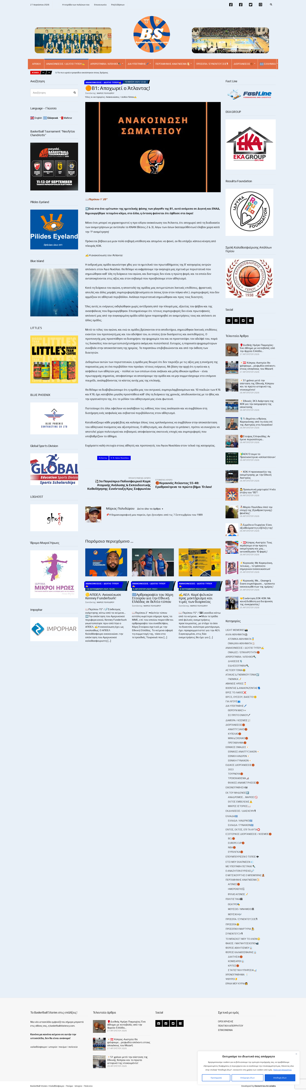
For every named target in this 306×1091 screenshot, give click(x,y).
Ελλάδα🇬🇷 (232, 816)
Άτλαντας (103, 458)
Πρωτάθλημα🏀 (237, 742)
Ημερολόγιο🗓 (236, 889)
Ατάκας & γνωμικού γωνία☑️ (242, 674)
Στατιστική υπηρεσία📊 (242, 970)
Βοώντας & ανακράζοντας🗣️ (243, 688)
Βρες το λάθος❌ (236, 692)
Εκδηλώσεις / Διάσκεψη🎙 (241, 811)
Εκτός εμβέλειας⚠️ (240, 801)
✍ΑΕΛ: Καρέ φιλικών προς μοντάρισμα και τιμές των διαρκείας (195, 598)
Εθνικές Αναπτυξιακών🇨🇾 (244, 751)
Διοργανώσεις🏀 (243, 63)
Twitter (250, 5)
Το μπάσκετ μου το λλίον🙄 (243, 939)
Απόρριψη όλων (247, 1078)
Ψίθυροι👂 (232, 979)
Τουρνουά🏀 (235, 773)
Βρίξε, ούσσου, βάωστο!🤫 (241, 697)
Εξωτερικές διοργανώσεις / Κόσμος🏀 (249, 834)
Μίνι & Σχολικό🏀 (238, 738)
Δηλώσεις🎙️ (235, 661)
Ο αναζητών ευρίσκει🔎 (240, 870)
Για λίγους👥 (233, 701)
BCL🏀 (231, 838)
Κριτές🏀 (233, 965)
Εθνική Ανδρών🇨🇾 (239, 756)
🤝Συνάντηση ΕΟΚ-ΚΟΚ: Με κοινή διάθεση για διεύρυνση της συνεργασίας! (256, 601)
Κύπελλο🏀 (234, 733)
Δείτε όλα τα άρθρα (149, 508)
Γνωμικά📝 (234, 679)
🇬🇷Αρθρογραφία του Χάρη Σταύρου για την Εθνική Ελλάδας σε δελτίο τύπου (152, 598)
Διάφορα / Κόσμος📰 (238, 720)
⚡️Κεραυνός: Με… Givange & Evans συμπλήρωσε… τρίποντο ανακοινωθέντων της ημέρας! (257, 583)
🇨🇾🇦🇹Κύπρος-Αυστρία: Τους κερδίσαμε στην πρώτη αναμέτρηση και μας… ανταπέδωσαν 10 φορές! (256, 547)
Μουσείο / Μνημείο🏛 (241, 909)
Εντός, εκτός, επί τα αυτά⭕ (243, 829)
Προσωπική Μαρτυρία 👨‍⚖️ (240, 928)
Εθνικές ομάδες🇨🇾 (237, 747)
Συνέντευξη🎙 (234, 933)
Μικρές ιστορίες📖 (239, 806)
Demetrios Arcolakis (265, 1086)
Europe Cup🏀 (236, 843)
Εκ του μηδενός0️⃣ (237, 792)
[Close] (296, 1054)
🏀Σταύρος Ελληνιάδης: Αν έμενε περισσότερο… (255, 438)
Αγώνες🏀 (234, 884)
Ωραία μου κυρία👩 (237, 983)
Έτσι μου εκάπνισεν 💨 (240, 862)
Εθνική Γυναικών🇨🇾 (240, 760)
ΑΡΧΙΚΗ (36, 63)
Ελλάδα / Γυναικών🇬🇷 (241, 825)
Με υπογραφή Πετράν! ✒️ (240, 866)
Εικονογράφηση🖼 (237, 787)
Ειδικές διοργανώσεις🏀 (240, 765)
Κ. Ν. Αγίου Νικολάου (120, 458)
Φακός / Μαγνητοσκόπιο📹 (242, 943)
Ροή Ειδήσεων (117, 5)
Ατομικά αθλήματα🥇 (241, 639)
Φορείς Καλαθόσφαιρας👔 (241, 952)
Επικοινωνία (100, 5)
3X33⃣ (231, 769)
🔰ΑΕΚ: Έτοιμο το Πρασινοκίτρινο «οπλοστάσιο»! (257, 455)
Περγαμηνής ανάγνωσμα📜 (172, 63)
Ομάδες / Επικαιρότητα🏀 (244, 652)
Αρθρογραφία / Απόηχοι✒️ (105, 63)
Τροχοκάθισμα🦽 (238, 778)
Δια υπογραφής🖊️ (138, 63)
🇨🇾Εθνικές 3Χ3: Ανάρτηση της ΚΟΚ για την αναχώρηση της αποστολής (257, 404)
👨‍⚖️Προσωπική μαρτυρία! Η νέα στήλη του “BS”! (258, 491)
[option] (81, 72)
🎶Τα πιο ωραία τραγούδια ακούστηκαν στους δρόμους (81, 72)
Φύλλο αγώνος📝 (238, 894)
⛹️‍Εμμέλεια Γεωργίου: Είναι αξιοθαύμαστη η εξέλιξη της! (256, 526)
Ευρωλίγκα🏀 (235, 851)
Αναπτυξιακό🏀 (238, 729)
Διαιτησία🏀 (235, 956)
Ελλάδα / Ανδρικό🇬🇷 (240, 820)
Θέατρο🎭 (234, 904)
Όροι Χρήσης (225, 1021)
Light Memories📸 (237, 630)
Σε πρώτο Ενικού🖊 (239, 715)
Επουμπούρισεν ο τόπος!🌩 (242, 856)
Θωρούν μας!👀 (237, 710)
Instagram (260, 5)
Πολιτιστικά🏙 (234, 899)
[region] (249, 1068)
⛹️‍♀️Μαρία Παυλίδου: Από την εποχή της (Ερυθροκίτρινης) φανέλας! (256, 510)
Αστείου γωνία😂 (236, 670)
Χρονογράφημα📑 (237, 974)
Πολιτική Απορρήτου (282, 1070)
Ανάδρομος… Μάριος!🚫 (243, 797)
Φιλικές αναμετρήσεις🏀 (243, 782)
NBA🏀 (232, 847)
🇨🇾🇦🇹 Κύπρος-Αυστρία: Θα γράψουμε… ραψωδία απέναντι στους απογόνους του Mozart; (257, 365)
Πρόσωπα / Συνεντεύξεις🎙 (212, 63)
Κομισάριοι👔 (236, 961)
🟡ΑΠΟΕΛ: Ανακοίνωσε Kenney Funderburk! (103, 596)
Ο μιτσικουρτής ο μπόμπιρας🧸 (245, 875)
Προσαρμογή (216, 1078)
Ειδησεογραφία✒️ (238, 665)
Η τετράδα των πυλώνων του (75, 5)
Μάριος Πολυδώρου (105, 93)
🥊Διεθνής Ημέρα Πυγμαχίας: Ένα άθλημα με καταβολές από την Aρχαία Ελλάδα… (257, 348)
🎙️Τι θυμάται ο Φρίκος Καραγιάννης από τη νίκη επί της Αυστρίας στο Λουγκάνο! (256, 421)
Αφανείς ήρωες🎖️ (236, 683)
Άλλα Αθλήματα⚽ (237, 634)
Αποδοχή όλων (280, 1078)
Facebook (231, 5)
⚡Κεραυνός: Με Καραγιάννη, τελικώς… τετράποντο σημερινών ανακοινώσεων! (256, 565)
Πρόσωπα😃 (232, 924)
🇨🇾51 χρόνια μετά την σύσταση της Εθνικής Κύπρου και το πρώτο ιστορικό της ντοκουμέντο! (257, 385)
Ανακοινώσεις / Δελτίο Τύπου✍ (65, 63)
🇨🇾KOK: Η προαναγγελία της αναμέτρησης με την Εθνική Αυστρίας (255, 474)
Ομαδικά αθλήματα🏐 (241, 643)
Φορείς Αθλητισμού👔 (239, 947)
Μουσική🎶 (235, 914)
